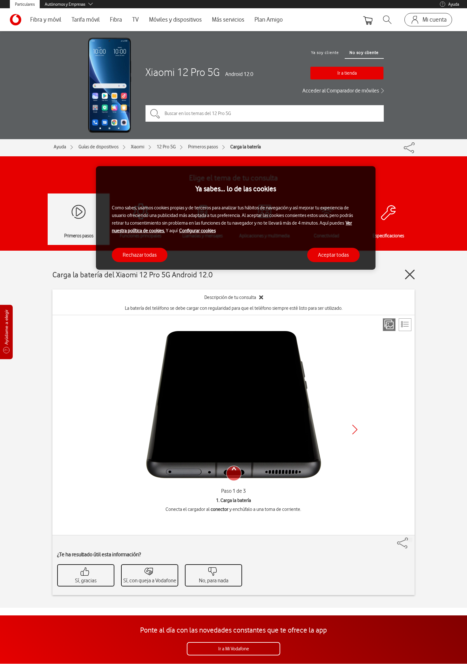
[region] (236, 218)
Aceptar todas (333, 254)
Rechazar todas (140, 254)
